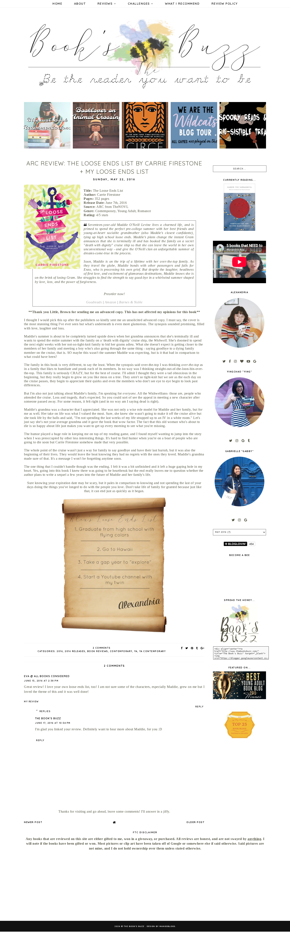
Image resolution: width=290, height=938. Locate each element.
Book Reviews (97, 651)
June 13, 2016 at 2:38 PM (41, 680)
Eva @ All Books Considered (47, 676)
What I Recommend (182, 4)
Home (57, 4)
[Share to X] (186, 648)
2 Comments (102, 648)
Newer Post (33, 822)
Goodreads (94, 302)
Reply (199, 706)
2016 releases (75, 651)
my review (31, 701)
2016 (60, 651)
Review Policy (224, 4)
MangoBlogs (167, 926)
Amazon (110, 302)
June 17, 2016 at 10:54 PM (52, 723)
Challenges (139, 4)
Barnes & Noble (130, 302)
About (80, 4)
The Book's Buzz (48, 718)
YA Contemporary (152, 651)
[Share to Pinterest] (192, 648)
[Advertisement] (61, 886)
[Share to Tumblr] (197, 648)
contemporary (121, 651)
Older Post (195, 822)
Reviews (105, 4)
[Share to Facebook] (182, 648)
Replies (45, 711)
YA (135, 651)
